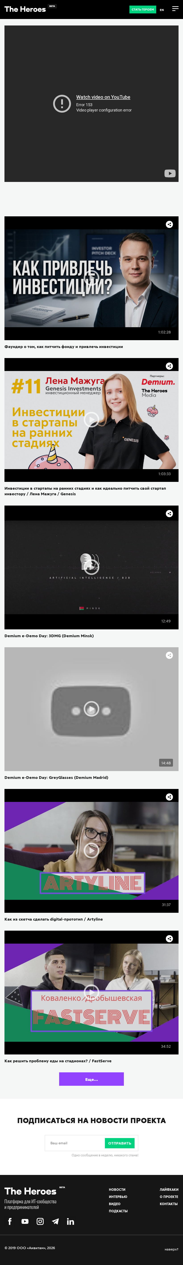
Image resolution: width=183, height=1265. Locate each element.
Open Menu (175, 8)
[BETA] (30, 1201)
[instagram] (40, 1221)
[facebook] (9, 1221)
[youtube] (25, 1221)
